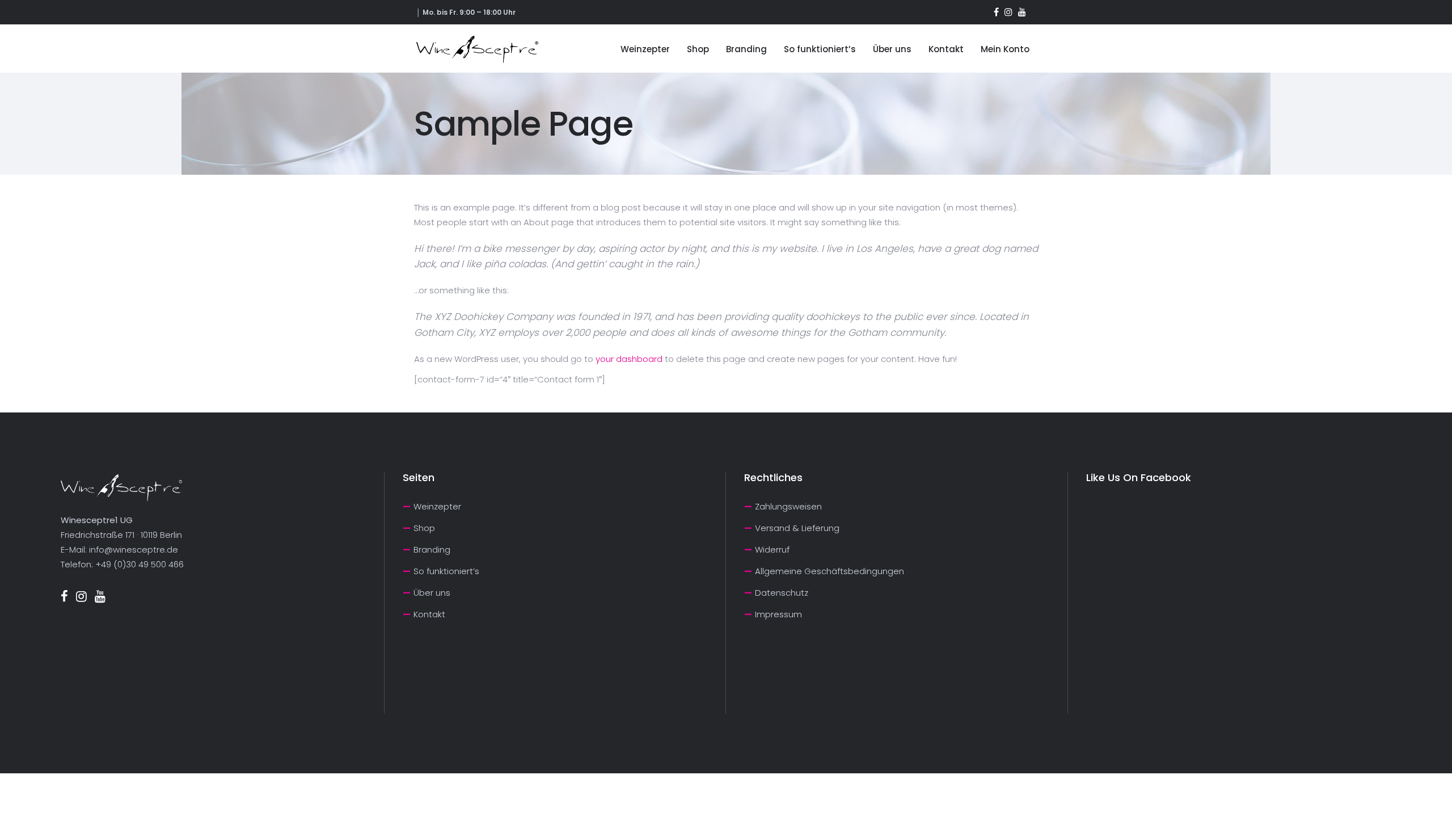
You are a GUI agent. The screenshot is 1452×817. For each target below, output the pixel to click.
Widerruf (772, 549)
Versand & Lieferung (797, 528)
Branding (431, 549)
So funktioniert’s (446, 571)
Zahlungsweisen (788, 506)
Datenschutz (781, 593)
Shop (424, 528)
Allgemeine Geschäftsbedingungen (829, 571)
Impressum (778, 614)
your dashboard (629, 359)
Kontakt (429, 614)
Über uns (431, 593)
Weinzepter (437, 506)
